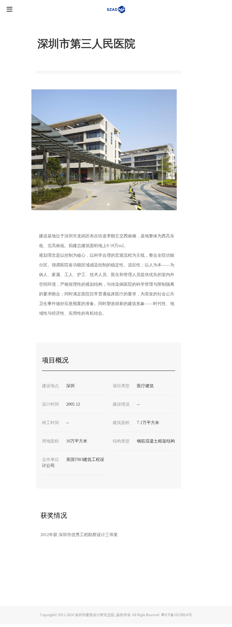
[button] (100, 204)
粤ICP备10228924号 (176, 615)
